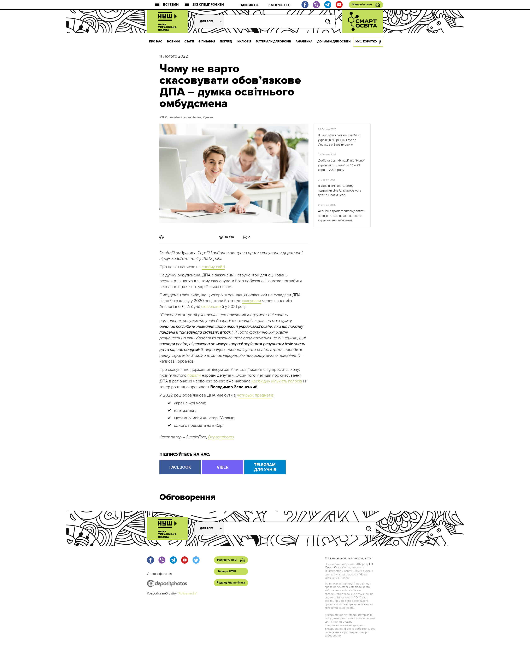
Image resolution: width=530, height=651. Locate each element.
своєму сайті (213, 266)
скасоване (211, 306)
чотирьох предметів (255, 395)
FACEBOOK (180, 467)
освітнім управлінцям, (186, 117)
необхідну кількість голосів (276, 381)
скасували (251, 300)
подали (194, 375)
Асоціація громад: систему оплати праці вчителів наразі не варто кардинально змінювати (341, 215)
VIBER (223, 467)
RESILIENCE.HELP (279, 5)
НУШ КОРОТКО (366, 41)
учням (209, 117)
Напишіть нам (362, 4)
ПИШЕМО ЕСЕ (249, 5)
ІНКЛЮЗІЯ (244, 41)
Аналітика (304, 41)
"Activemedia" (187, 593)
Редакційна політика (231, 582)
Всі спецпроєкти (208, 5)
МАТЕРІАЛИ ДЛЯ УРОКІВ (273, 41)
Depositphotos (221, 437)
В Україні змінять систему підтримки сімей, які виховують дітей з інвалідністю (339, 190)
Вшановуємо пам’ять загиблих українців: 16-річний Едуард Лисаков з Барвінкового (339, 139)
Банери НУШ (227, 571)
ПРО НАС (155, 41)
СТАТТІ (189, 41)
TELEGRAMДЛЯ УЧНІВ (265, 467)
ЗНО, (164, 117)
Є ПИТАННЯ (207, 41)
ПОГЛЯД (226, 41)
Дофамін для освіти (334, 41)
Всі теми (171, 5)
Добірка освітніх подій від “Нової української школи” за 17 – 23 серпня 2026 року (341, 165)
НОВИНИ (173, 41)
